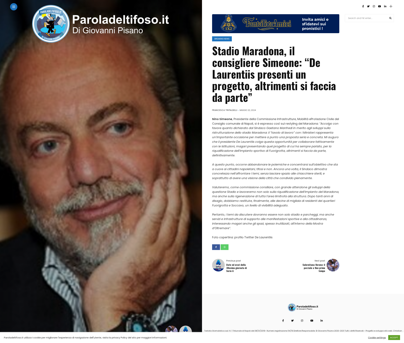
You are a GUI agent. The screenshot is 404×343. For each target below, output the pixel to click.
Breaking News (221, 38)
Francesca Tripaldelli (224, 110)
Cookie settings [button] (377, 337)
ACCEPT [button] (394, 337)
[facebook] (216, 247)
